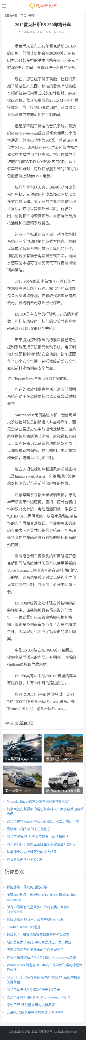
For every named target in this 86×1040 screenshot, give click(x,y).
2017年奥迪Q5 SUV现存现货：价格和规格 (38, 837)
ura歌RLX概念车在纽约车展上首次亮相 (35, 1012)
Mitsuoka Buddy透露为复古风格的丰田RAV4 (38, 801)
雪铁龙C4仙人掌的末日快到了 (29, 829)
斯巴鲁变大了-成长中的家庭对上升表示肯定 (39, 942)
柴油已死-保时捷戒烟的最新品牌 (31, 1005)
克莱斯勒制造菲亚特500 (24, 859)
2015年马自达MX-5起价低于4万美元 (33, 990)
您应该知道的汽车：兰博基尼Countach (35, 919)
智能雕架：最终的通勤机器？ (28, 887)
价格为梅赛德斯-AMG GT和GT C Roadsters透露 (41, 957)
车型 (32, 15)
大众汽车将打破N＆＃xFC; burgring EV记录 (39, 997)
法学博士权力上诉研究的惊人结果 (32, 852)
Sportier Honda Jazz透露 (24, 927)
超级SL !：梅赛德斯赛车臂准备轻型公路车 (38, 934)
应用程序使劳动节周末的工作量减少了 (35, 950)
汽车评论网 (43, 6)
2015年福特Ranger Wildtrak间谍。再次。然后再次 (43, 821)
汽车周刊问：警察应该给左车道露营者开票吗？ (42, 844)
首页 (23, 15)
